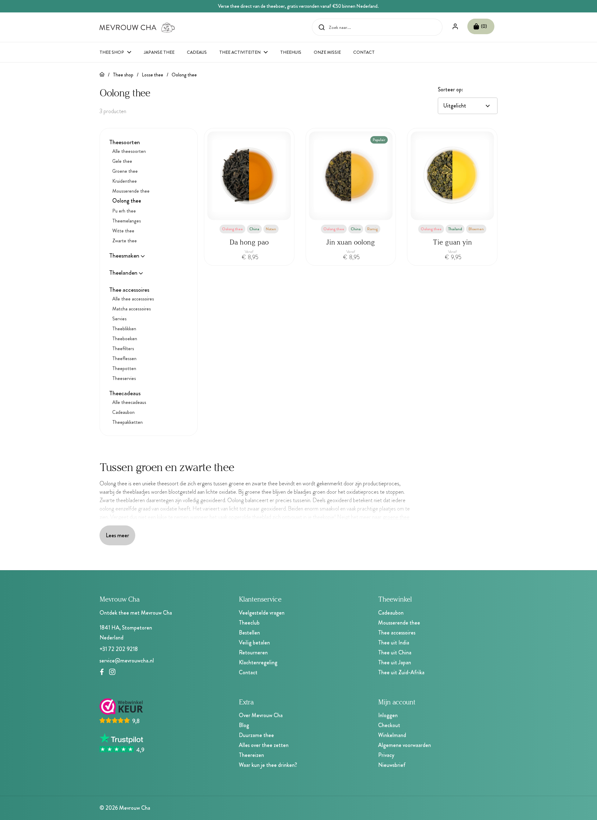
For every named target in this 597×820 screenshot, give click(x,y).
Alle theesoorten (129, 151)
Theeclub (249, 623)
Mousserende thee (131, 191)
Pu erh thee (124, 210)
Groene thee (125, 171)
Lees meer (117, 535)
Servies (119, 318)
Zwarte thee (124, 240)
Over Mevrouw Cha (261, 715)
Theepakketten (127, 422)
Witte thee (123, 230)
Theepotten (124, 368)
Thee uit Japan (394, 662)
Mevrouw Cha (134, 808)
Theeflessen (124, 358)
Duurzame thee (256, 735)
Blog (244, 725)
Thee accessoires (396, 633)
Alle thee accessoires (133, 298)
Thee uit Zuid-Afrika (401, 672)
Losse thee (152, 74)
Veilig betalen (254, 643)
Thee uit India (393, 643)
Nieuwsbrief (391, 765)
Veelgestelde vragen (262, 613)
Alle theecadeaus (129, 402)
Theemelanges (126, 220)
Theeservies (124, 378)
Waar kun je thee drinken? (268, 765)
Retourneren (253, 652)
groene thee (396, 517)
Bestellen (249, 633)
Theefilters (123, 348)
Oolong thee (184, 74)
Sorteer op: (450, 89)
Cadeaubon (123, 412)
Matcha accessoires (131, 308)
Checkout (389, 725)
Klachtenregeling (258, 662)
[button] (480, 26)
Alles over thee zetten (264, 745)
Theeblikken (124, 328)
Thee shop (123, 74)
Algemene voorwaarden (404, 745)
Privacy (386, 755)
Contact (248, 672)
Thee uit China (394, 652)
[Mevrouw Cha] (137, 27)
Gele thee (122, 161)
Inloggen (388, 715)
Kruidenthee (124, 181)
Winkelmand (392, 735)
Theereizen (251, 755)
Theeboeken (124, 338)
